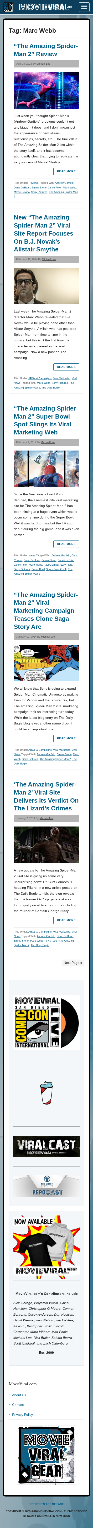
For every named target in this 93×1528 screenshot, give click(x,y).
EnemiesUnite (66, 560)
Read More (66, 171)
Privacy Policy (22, 1414)
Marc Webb (69, 187)
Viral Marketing (61, 378)
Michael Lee (43, 63)
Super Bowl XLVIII (56, 569)
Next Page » (73, 963)
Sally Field (66, 564)
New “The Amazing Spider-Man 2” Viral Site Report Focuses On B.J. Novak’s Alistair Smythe (43, 233)
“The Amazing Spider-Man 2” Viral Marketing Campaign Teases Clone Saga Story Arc (46, 610)
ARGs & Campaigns (40, 378)
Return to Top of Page (47, 1504)
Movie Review (22, 192)
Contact (18, 1405)
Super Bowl (38, 569)
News (32, 555)
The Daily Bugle (50, 387)
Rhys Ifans (51, 940)
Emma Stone (39, 187)
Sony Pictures (39, 192)
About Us (19, 1395)
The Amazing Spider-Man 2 (55, 759)
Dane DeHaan (22, 187)
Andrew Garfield (64, 182)
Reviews (34, 182)
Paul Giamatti (51, 564)
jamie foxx (55, 187)
